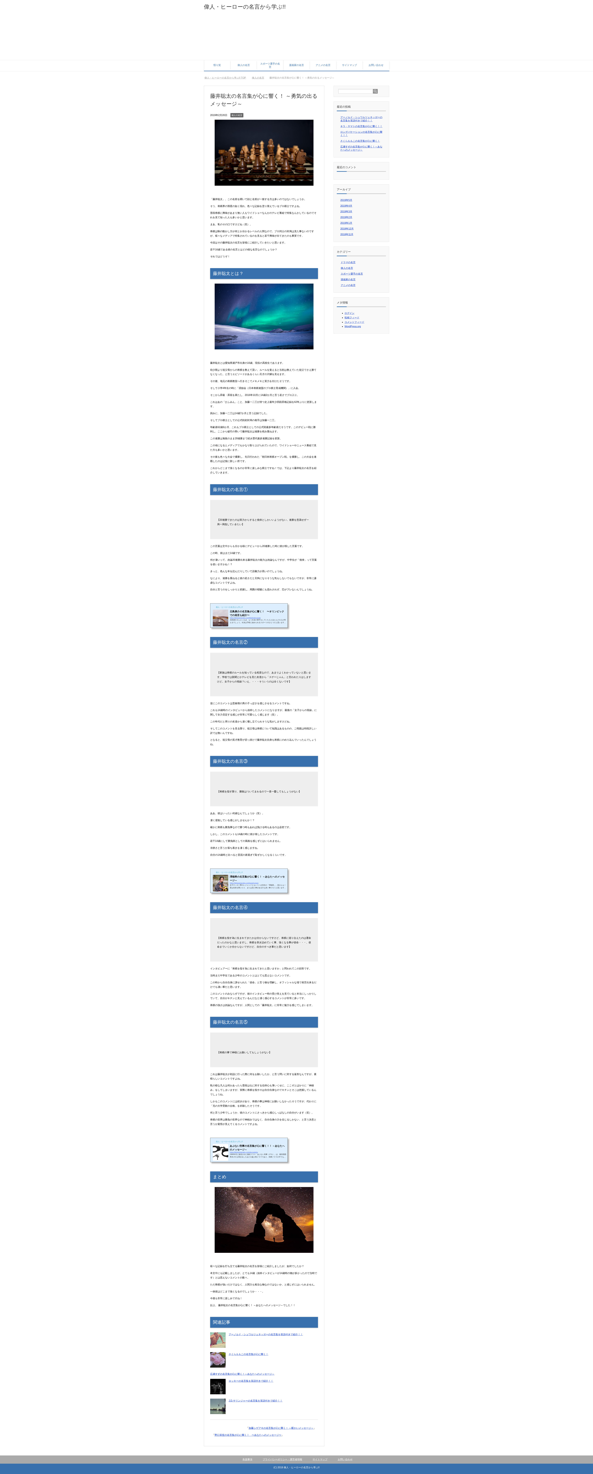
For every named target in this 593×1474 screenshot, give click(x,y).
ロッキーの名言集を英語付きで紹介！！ (251, 1381)
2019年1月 (346, 223)
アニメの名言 (323, 65)
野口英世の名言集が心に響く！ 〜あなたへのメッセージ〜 (248, 1435)
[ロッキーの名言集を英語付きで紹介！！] (218, 1392)
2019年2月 (346, 217)
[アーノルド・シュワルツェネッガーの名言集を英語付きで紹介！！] (218, 1345)
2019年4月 (346, 206)
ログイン (349, 313)
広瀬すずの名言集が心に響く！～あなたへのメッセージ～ (242, 1374)
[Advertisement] (296, 37)
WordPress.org (353, 326)
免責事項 (247, 1459)
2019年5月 (346, 200)
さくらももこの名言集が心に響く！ (248, 1354)
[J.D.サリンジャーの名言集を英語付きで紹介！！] (218, 1411)
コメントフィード (354, 322)
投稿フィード (352, 317)
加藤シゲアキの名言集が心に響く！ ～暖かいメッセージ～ (281, 1428)
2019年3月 (346, 211)
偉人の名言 (244, 65)
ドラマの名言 (348, 262)
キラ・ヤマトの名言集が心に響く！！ (361, 126)
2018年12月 (347, 228)
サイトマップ (349, 65)
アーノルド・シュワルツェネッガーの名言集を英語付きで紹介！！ (266, 1334)
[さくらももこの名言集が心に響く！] (218, 1365)
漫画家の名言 (296, 65)
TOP (227, 77)
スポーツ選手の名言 (270, 65)
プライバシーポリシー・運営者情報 (282, 1459)
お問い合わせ (376, 65)
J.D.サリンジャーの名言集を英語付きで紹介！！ (255, 1400)
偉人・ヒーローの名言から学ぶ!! (245, 7)
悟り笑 (217, 65)
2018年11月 (346, 234)
